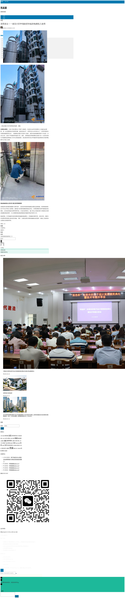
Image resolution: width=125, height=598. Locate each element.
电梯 (2, 225)
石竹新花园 (15, 445)
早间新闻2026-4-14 (14, 465)
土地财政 (2, 440)
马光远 (5, 450)
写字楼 (11, 438)
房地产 (4, 442)
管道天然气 (4, 448)
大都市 (13, 440)
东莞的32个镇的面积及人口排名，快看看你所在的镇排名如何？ (19, 542)
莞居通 (4, 8)
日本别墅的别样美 (7, 548)
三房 (1, 435)
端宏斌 (18, 445)
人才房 (3, 438)
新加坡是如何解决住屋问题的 (10, 544)
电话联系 (2, 35)
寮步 (18, 440)
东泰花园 (6, 435)
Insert (16, 596)
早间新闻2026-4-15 (14, 463)
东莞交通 (14, 435)
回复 (2, 591)
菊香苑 (15, 448)
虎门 (17, 448)
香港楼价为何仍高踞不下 (9, 550)
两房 (17, 435)
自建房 (7, 448)
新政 (9, 442)
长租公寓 (19, 448)
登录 (2, 232)
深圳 (6, 445)
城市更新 (9, 440)
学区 (16, 440)
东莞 (2, 20)
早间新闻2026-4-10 (14, 470)
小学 (20, 440)
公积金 (8, 438)
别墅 (13, 438)
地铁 (5, 440)
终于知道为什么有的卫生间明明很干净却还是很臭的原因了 (12, 459)
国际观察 (19, 438)
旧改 (14, 443)
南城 (16, 438)
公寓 (6, 438)
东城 (3, 435)
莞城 (11, 448)
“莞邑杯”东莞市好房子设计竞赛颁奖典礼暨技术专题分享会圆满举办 (18, 371)
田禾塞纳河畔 (10, 445)
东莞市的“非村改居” (7, 393)
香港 (3, 450)
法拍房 (3, 445)
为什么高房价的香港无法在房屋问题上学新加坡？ (16, 546)
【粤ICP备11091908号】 (25, 567)
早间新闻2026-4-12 (14, 468)
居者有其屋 (3, 11)
